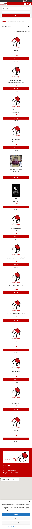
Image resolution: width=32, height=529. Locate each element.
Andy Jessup (16, 109)
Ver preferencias (16, 523)
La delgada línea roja (16, 228)
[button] (29, 501)
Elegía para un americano (16, 169)
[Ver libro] (16, 42)
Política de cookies (11, 526)
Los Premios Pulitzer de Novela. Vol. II (16, 313)
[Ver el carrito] (28, 4)
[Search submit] (16, 15)
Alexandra (16, 50)
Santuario (16, 430)
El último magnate (16, 139)
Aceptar (16, 514)
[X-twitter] (28, 1)
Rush (16, 401)
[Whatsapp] (31, 1)
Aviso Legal (22, 526)
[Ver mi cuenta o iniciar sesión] (30, 4)
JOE (16, 198)
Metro (16, 341)
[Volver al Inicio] (3, 3)
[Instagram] (26, 1)
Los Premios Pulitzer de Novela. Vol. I (16, 286)
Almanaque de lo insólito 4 (16, 80)
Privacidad (17, 526)
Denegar (16, 518)
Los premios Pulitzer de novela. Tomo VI (16, 258)
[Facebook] (24, 1)
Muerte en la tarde (16, 371)
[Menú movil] (25, 4)
